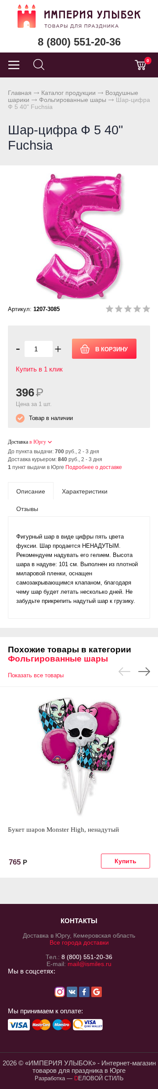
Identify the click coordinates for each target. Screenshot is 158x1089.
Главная (20, 92)
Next (144, 671)
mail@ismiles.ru (89, 963)
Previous (124, 671)
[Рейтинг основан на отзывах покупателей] (128, 310)
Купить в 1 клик (39, 369)
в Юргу (37, 442)
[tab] (31, 491)
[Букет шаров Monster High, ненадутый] (79, 756)
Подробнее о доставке (93, 467)
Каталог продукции (68, 92)
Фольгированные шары (72, 99)
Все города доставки (79, 942)
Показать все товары (36, 675)
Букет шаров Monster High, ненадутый (63, 829)
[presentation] (30, 491)
